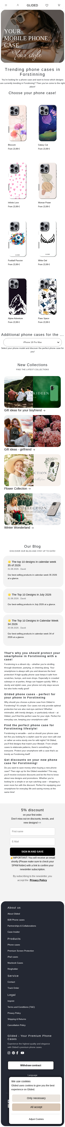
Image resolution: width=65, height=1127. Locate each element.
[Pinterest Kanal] (14, 1053)
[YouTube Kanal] (22, 1053)
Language (32, 1075)
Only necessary (36, 1098)
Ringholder (13, 969)
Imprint (11, 1001)
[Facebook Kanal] (18, 1053)
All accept (36, 1107)
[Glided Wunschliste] (46, 5)
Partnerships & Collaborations (22, 926)
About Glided (14, 914)
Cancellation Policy (17, 1025)
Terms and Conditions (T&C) (21, 1007)
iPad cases (13, 957)
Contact (11, 982)
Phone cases (14, 944)
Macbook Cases (15, 963)
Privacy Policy (38, 880)
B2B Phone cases (16, 920)
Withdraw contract (30, 1065)
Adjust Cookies (36, 1119)
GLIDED (32, 5)
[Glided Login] (18, 5)
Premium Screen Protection (21, 951)
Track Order (13, 988)
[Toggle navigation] (6, 5)
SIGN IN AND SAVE (32, 851)
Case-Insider (14, 932)
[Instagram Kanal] (9, 1053)
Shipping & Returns (17, 1019)
